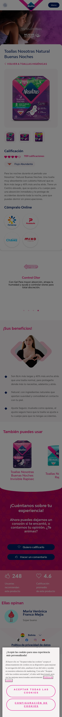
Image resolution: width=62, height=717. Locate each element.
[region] (30, 682)
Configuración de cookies (31, 704)
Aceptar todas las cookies (31, 691)
